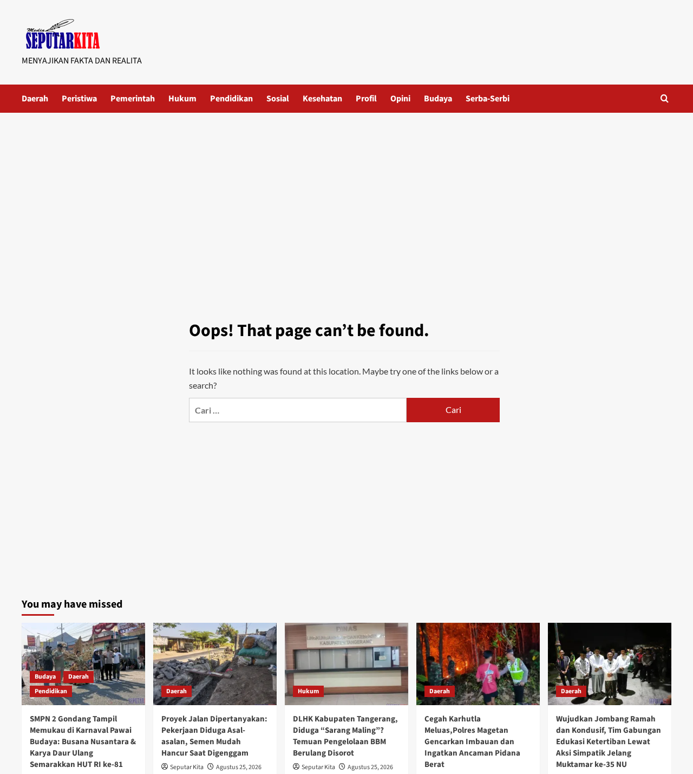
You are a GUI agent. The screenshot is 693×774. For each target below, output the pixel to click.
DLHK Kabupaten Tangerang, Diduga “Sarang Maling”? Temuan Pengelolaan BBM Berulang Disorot (345, 736)
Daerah (35, 99)
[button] (664, 98)
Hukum (182, 99)
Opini (400, 99)
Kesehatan (322, 99)
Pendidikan (231, 99)
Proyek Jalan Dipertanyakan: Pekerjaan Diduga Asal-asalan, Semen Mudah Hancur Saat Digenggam (214, 736)
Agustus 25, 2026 (238, 767)
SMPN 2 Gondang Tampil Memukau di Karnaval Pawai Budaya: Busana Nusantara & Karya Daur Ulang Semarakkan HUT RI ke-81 (83, 741)
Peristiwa (79, 99)
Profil (366, 99)
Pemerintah (132, 99)
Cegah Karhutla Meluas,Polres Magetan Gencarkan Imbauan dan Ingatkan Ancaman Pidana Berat (472, 741)
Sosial (277, 99)
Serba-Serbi (487, 99)
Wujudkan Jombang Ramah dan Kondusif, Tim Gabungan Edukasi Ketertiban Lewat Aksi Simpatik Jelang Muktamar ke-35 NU (608, 741)
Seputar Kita (187, 767)
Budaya (438, 99)
